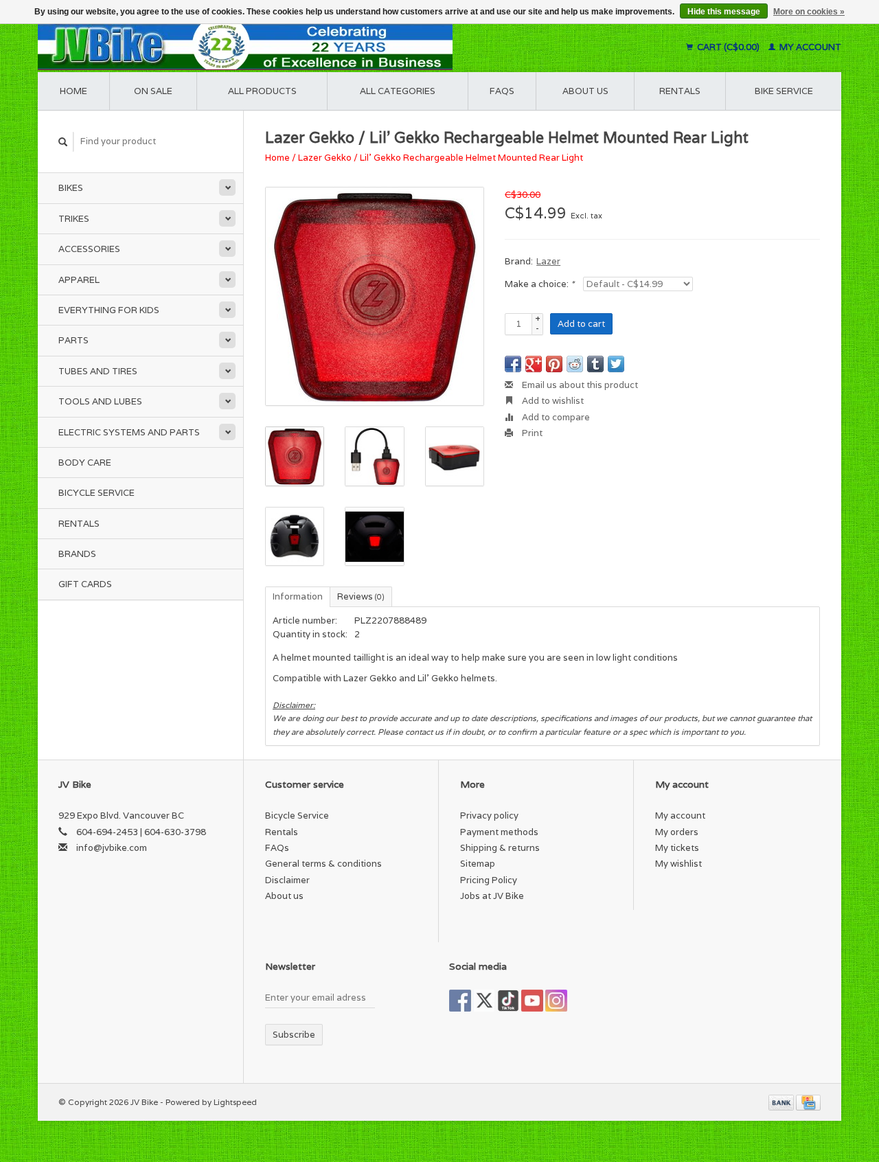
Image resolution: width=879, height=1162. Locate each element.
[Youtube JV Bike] (532, 1001)
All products (262, 91)
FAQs (502, 91)
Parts (73, 340)
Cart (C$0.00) (728, 47)
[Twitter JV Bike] (484, 1001)
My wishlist (678, 863)
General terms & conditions (323, 863)
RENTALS (679, 91)
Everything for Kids (108, 310)
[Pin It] (554, 364)
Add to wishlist (552, 401)
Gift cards (85, 584)
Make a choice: (539, 284)
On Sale (153, 91)
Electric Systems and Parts (129, 432)
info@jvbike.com (111, 848)
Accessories (89, 249)
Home (73, 91)
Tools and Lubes (100, 401)
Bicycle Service (96, 493)
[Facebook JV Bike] (460, 1001)
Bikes (70, 188)
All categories (397, 91)
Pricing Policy (488, 880)
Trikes (73, 219)
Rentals (79, 523)
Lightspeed (235, 1102)
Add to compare (555, 417)
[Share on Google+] (533, 364)
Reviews (361, 596)
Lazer (548, 261)
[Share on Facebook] (513, 364)
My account (809, 47)
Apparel (79, 280)
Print (531, 433)
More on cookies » (809, 11)
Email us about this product (579, 385)
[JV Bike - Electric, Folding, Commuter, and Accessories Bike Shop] (330, 47)
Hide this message (723, 11)
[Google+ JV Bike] (508, 1001)
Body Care (84, 462)
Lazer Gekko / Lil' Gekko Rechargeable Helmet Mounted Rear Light (440, 157)
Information (298, 596)
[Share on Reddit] (575, 364)
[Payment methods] (782, 1102)
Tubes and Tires (97, 371)
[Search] (63, 142)
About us (585, 91)
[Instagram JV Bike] (556, 1001)
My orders (676, 832)
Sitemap (477, 863)
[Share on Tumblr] (595, 364)
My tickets (677, 848)
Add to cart (581, 324)
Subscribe (294, 1034)
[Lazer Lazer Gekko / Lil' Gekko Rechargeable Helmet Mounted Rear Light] (374, 296)
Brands (77, 554)
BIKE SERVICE (784, 91)
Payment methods (499, 832)
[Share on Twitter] (616, 364)
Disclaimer (287, 880)
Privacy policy (489, 815)
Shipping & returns (500, 848)
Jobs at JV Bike (492, 896)
